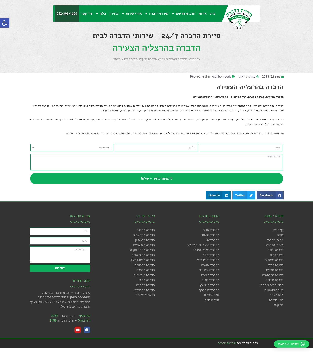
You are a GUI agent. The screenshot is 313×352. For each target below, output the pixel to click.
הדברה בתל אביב (144, 235)
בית (212, 13)
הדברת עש (212, 240)
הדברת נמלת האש (208, 260)
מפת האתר (277, 295)
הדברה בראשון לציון (142, 260)
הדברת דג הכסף (209, 290)
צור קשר (86, 13)
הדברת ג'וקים (211, 230)
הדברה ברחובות (145, 265)
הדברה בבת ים (145, 285)
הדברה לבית (276, 265)
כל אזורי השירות (145, 295)
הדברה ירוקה (276, 250)
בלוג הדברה (276, 300)
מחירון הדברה (275, 240)
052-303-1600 (67, 13)
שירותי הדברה (158, 13)
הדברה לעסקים (274, 260)
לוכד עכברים (211, 295)
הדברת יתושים (210, 265)
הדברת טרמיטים (209, 270)
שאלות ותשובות (274, 290)
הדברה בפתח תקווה (142, 250)
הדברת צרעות (210, 235)
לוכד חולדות (212, 300)
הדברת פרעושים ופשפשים (203, 245)
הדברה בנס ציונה (144, 275)
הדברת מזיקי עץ (209, 285)
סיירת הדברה (225, 343)
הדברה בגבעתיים (144, 245)
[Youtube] (77, 330)
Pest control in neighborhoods (210, 76)
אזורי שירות (134, 13)
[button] (4, 23)
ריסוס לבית (277, 255)
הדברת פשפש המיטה (206, 250)
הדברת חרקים (185, 13)
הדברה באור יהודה (143, 255)
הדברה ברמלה (146, 270)
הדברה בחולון (146, 280)
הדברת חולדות (275, 280)
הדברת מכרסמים (273, 275)
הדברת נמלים (210, 255)
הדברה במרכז (146, 230)
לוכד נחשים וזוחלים (272, 285)
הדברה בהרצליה (144, 290)
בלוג (103, 13)
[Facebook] (87, 330)
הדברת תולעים (210, 275)
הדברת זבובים (210, 280)
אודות (203, 13)
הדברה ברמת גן (145, 240)
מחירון (114, 13)
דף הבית (278, 230)
